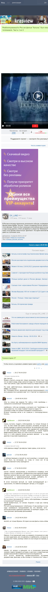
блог (37, 575)
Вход (3, 3)
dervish (9, 398)
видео (15, 218)
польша (9, 239)
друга (30, 218)
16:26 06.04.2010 (24, 490)
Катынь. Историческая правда (22, 304)
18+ (45, 3)
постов (24, 218)
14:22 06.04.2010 (21, 518)
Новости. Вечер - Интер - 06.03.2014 (24, 336)
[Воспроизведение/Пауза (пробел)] (3, 125)
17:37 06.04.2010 (20, 442)
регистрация (16, 3)
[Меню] (3, 20)
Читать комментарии (38, 145)
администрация (12, 571)
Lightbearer (11, 420)
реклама (37, 571)
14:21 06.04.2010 (20, 528)
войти (39, 364)
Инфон (28, 581)
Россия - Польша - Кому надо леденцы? (25, 298)
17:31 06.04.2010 (21, 455)
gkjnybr (9, 455)
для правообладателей (17, 575)
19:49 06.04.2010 (21, 398)
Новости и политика (17, 238)
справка (30, 571)
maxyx (9, 373)
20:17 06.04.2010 (20, 373)
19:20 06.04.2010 (24, 420)
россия (14, 239)
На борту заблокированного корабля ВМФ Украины (29, 342)
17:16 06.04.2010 (20, 468)
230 (14, 133)
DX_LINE (14, 216)
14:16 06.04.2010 (21, 547)
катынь (20, 239)
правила (23, 571)
